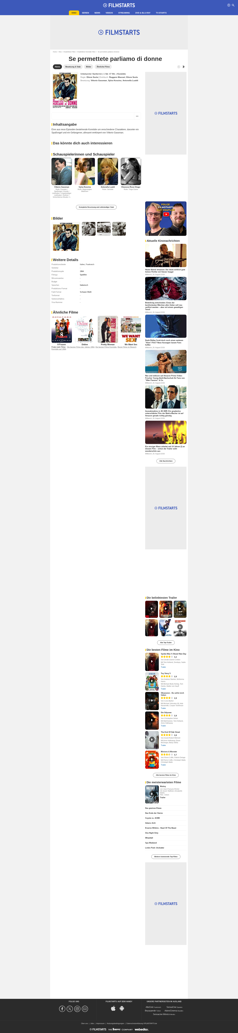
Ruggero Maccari (117, 77)
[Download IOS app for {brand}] (115, 1008)
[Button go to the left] (178, 66)
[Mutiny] (152, 794)
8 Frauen (61, 344)
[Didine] (85, 329)
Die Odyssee (166, 712)
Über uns (84, 1023)
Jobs (92, 1023)
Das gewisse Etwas (153, 808)
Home (55, 52)
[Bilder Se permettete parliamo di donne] (66, 236)
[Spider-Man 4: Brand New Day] (152, 662)
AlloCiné (149, 1007)
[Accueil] (119, 5)
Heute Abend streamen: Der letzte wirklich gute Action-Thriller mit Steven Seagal (165, 271)
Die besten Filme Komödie (106, 347)
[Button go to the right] (183, 66)
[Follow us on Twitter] (70, 1009)
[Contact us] (85, 1009)
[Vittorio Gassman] (62, 171)
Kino (74, 13)
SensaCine (171, 1007)
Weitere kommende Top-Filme (166, 857)
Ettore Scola (92, 77)
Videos (109, 13)
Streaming (124, 13)
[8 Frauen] (62, 329)
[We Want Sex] (131, 329)
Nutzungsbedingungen (115, 1023)
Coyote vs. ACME (152, 818)
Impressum (100, 1023)
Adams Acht (150, 823)
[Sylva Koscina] (85, 171)
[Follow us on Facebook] (62, 1009)
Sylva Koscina (114, 80)
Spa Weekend (151, 843)
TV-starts (161, 13)
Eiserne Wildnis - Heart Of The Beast (160, 828)
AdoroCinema (171, 1010)
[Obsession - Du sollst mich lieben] (152, 701)
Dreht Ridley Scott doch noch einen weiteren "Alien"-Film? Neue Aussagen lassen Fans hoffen (164, 342)
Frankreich (90, 264)
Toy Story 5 (166, 673)
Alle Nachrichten (165, 461)
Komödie (121, 74)
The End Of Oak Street (170, 732)
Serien (85, 13)
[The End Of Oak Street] (152, 740)
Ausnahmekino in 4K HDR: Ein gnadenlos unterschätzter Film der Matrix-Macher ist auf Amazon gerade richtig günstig (164, 413)
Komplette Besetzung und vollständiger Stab (96, 207)
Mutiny (163, 786)
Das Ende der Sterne (154, 813)
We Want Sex (131, 344)
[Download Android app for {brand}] (123, 1008)
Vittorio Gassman (99, 80)
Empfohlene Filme (69, 52)
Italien (82, 264)
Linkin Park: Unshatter (154, 848)
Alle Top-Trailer (166, 643)
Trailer (163, 667)
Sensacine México (161, 1014)
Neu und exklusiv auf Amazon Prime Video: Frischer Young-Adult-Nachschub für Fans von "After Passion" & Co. (165, 378)
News (97, 13)
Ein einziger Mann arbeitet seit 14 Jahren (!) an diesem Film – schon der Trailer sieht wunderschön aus (165, 448)
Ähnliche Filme (65, 312)
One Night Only (151, 833)
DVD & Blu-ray (142, 13)
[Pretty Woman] (108, 329)
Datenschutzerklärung (134, 1023)
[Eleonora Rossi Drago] (131, 171)
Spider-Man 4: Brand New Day (173, 654)
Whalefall (149, 838)
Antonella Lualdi (130, 80)
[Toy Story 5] (152, 681)
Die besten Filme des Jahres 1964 (80, 347)
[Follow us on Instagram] (77, 1009)
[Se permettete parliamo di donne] (65, 90)
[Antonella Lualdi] (108, 171)
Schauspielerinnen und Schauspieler (84, 154)
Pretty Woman (108, 344)
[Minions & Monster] (152, 760)
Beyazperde (150, 1010)
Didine (85, 344)
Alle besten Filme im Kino (166, 775)
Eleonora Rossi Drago (130, 187)
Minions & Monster (169, 752)
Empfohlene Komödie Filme (86, 52)
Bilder (58, 218)
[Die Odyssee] (152, 720)
